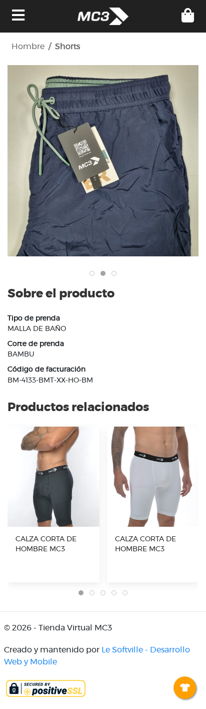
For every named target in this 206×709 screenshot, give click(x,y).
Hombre (28, 47)
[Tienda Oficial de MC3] (103, 17)
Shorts (67, 47)
